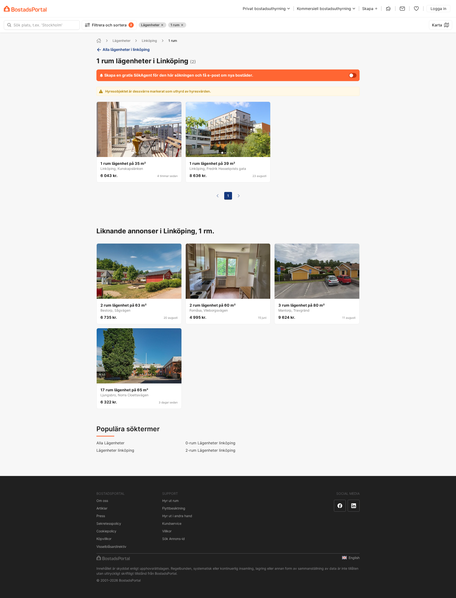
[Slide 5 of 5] (144, 152)
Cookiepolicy (106, 531)
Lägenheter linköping (115, 450)
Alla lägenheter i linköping (126, 49)
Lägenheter (121, 41)
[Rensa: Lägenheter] (162, 25)
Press (100, 516)
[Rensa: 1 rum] (182, 25)
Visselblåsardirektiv (111, 546)
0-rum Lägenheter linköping (210, 443)
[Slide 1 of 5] (133, 152)
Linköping (149, 41)
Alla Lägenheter (110, 443)
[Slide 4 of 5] (141, 152)
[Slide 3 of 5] (139, 152)
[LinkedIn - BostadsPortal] (354, 506)
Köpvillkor (103, 539)
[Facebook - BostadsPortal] (340, 506)
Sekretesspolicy (108, 523)
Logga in (438, 8)
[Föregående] (217, 196)
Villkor (166, 531)
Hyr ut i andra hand (177, 516)
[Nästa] (238, 196)
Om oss (102, 501)
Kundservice (171, 523)
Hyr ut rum (170, 501)
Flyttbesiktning (173, 508)
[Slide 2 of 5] (136, 152)
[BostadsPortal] (25, 9)
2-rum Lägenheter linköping (210, 450)
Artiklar (101, 508)
